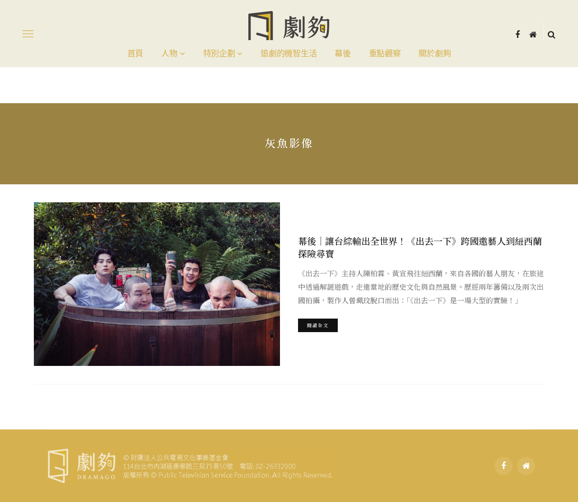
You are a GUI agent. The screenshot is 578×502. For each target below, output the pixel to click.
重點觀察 (385, 53)
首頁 (135, 53)
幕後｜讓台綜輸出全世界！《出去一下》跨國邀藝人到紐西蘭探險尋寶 (420, 247)
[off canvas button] (28, 33)
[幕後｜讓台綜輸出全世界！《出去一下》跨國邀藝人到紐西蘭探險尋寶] (157, 284)
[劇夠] (189, 464)
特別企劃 (219, 53)
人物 (169, 53)
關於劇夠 (435, 53)
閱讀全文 (318, 325)
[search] (551, 33)
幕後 (342, 53)
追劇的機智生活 (289, 53)
